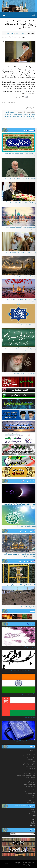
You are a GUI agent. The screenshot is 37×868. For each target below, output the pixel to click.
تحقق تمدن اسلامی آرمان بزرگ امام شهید (24, 373)
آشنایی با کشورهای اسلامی (29, 764)
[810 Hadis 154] (4, 616)
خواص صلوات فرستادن (29, 647)
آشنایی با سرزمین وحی (27, 561)
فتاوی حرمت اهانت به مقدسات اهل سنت (26, 775)
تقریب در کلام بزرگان (30, 793)
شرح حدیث (32, 788)
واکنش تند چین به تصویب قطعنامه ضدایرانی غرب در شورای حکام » (20, 116)
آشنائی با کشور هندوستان (28, 694)
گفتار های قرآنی (31, 782)
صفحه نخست (32, 750)
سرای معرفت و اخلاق (30, 795)
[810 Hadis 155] (9, 616)
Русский (32, 825)
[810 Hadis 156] (24, 616)
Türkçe (33, 812)
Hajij (33, 15)
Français (33, 809)
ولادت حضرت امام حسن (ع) (26, 526)
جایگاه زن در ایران (31, 779)
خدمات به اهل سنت (30, 777)
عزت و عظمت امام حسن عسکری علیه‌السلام (24, 276)
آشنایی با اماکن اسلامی (27, 531)
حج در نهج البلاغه (31, 759)
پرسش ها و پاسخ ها (30, 770)
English (33, 823)
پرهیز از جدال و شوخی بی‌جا (28, 325)
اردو (34, 821)
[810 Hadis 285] (19, 616)
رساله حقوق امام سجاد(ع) (29, 784)
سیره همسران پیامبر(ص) (29, 773)
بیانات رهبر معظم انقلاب (30, 786)
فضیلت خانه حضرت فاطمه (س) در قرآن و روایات (19, 585)
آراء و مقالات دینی (31, 757)
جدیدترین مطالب (29, 130)
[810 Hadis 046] (29, 616)
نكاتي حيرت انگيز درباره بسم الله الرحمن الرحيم (23, 670)
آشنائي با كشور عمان (30, 717)
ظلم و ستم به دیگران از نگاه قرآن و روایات (24, 741)
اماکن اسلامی (32, 768)
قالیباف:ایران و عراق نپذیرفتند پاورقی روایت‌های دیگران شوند (19, 178)
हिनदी (34, 816)
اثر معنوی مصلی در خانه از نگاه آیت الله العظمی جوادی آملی (20, 252)
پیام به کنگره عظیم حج (30, 791)
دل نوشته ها (32, 798)
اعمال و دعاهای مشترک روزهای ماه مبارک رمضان (19, 504)
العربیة (33, 819)
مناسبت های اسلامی (28, 481)
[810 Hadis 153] (14, 616)
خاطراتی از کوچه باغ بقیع (27, 607)
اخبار (24, 107)
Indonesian (32, 814)
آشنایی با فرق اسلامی (30, 766)
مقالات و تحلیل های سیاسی (29, 755)
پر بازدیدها (31, 624)
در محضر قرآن (32, 800)
